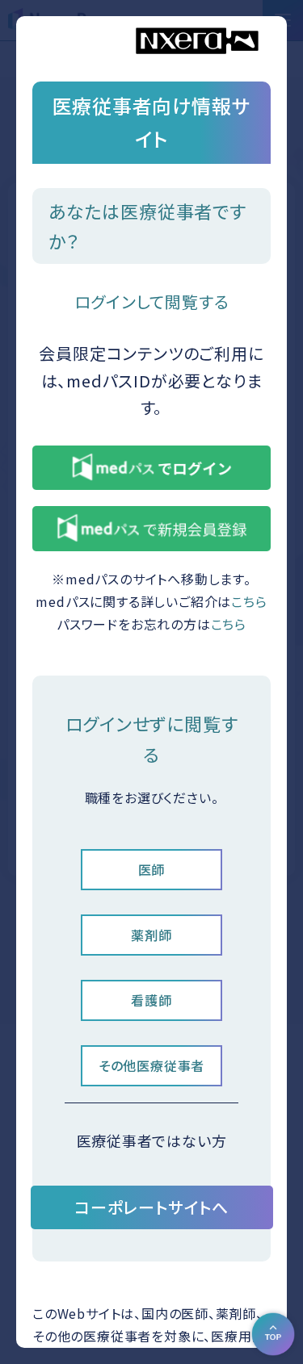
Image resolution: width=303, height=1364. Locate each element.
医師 (152, 869)
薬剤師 (151, 934)
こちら (249, 601)
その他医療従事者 (151, 1065)
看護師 (151, 1000)
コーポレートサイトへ (151, 1207)
